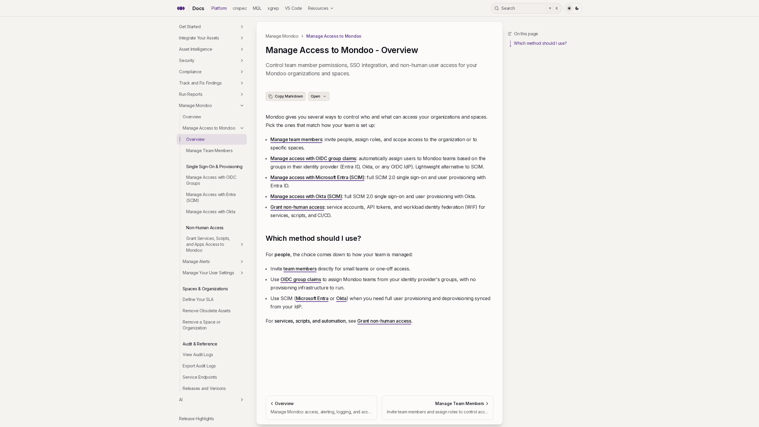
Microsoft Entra (312, 298)
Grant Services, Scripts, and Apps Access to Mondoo (208, 244)
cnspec (240, 8)
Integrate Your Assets (199, 37)
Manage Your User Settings (208, 272)
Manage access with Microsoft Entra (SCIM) (317, 177)
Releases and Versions (204, 388)
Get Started (189, 26)
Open (315, 96)
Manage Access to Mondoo (209, 127)
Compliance (190, 71)
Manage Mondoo (195, 105)
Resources (318, 8)
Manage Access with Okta (210, 211)
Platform (219, 8)
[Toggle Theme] (573, 8)
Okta (341, 298)
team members (299, 269)
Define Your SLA (198, 299)
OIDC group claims (300, 279)
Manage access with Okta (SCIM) (306, 196)
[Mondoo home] (181, 8)
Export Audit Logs (199, 365)
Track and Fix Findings (200, 82)
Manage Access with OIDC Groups (211, 180)
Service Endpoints (200, 377)
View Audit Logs (198, 354)
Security (186, 60)
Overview (192, 116)
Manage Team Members (209, 150)
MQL (257, 8)
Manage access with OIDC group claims (313, 158)
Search (529, 8)
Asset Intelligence (195, 49)
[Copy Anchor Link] (365, 238)
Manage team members (296, 139)
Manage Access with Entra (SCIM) (211, 197)
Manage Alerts (196, 261)
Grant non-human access (297, 207)
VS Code (293, 8)
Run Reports (190, 94)
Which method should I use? (313, 238)
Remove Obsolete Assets (207, 310)
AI (181, 399)
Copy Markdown (289, 96)
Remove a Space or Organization (202, 324)
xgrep (273, 8)
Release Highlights (196, 418)
